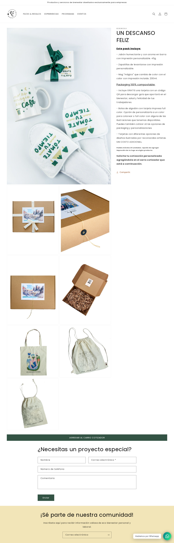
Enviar (46, 497)
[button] (154, 14)
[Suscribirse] (108, 535)
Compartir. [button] (125, 172)
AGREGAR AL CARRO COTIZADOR (87, 437)
